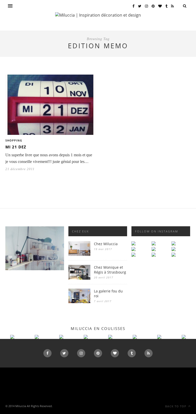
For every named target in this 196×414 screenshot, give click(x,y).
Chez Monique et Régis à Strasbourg (110, 270)
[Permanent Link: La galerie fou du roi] (79, 302)
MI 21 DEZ (15, 146)
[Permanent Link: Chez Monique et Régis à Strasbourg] (79, 278)
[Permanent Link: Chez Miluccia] (79, 254)
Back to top (176, 406)
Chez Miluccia (106, 243)
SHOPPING (13, 140)
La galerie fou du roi (108, 293)
